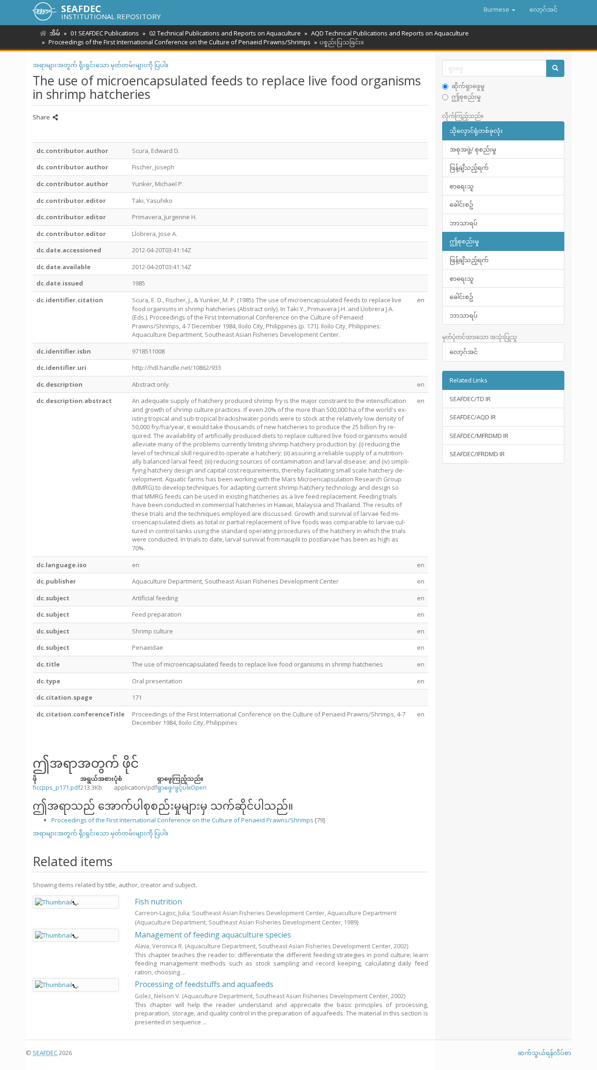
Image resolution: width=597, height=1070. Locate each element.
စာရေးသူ (462, 186)
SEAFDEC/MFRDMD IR (479, 435)
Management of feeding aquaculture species (213, 935)
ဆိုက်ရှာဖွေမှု (468, 86)
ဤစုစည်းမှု (466, 96)
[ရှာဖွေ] (555, 68)
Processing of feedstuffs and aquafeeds (204, 984)
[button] (499, 9)
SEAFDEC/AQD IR (473, 417)
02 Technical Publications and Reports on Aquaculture (225, 33)
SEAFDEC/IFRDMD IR (477, 454)
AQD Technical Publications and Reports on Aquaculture (390, 33)
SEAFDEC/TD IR (470, 399)
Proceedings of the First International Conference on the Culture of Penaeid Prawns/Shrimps (180, 42)
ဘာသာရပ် (464, 223)
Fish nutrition (158, 901)
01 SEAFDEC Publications (104, 33)
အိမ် (54, 33)
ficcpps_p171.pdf (56, 787)
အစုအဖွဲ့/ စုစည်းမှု (473, 149)
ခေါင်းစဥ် (461, 204)
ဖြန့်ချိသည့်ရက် (469, 167)
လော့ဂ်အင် (464, 351)
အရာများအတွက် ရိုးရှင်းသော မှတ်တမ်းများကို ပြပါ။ (100, 65)
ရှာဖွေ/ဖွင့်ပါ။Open (182, 787)
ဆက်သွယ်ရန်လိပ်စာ (544, 1053)
